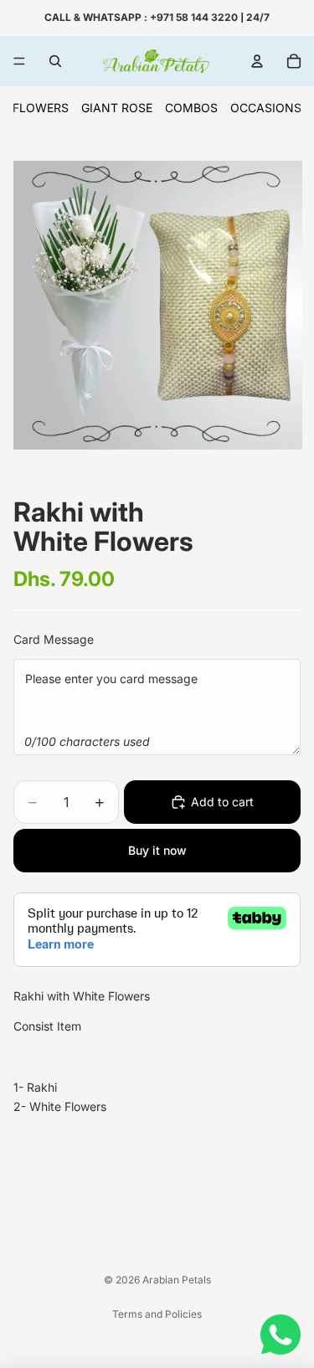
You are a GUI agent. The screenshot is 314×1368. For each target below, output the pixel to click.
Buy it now (157, 850)
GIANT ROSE (116, 107)
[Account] (257, 61)
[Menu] (19, 61)
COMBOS (191, 107)
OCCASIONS (265, 107)
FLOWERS (41, 107)
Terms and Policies (157, 1314)
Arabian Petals (176, 1279)
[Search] (55, 61)
